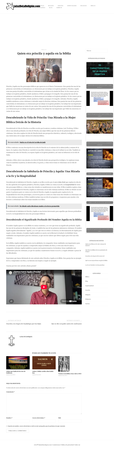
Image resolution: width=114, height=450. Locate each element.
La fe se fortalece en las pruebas (94, 265)
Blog (50, 7)
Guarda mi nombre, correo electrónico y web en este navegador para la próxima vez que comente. (36, 426)
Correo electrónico (38, 418)
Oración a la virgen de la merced (94, 256)
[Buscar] (105, 49)
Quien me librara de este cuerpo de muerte (95, 244)
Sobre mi (59, 7)
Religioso (84, 5)
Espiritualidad (72, 5)
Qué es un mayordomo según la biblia (96, 260)
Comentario (10, 392)
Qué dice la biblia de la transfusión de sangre (96, 250)
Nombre (9, 418)
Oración (87, 290)
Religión (87, 294)
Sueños (42, 7)
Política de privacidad (67, 445)
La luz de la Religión (26, 336)
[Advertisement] (57, 31)
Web (59, 418)
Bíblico (93, 5)
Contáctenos (56, 445)
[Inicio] (23, 9)
